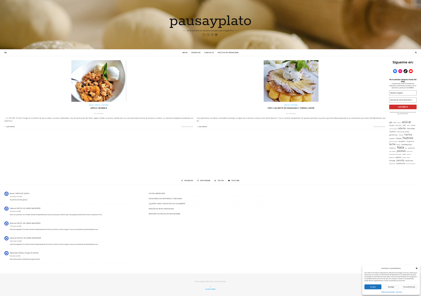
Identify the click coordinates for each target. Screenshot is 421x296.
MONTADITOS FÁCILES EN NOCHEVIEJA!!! (164, 214)
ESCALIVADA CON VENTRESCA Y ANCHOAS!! (165, 198)
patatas (401, 151)
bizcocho (398, 125)
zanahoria (392, 163)
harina (408, 134)
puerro (409, 154)
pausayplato (210, 21)
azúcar (406, 122)
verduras (409, 160)
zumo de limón (410, 163)
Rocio (12, 223)
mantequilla (406, 144)
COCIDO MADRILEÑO (157, 193)
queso (398, 157)
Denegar (391, 287)
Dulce (91, 105)
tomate (392, 160)
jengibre (402, 141)
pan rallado (392, 151)
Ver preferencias (409, 287)
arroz (399, 122)
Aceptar (373, 287)
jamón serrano (393, 141)
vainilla (400, 160)
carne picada (393, 129)
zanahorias (400, 163)
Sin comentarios (99, 113)
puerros (392, 157)
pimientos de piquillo (395, 154)
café (404, 125)
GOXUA (35, 253)
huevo (399, 138)
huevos (408, 137)
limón (398, 145)
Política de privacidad (388, 292)
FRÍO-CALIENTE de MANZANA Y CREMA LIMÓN (291, 108)
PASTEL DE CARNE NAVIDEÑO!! (28, 208)
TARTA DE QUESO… (22, 193)
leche (392, 144)
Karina (12, 238)
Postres (105, 105)
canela (413, 125)
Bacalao (392, 125)
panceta (411, 148)
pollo (404, 154)
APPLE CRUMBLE (98, 108)
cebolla (402, 128)
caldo (408, 125)
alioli (394, 122)
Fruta (97, 105)
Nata (400, 147)
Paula (12, 208)
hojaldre (392, 138)
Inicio (185, 52)
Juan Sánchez (11, 127)
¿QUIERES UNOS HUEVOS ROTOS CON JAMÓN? (167, 203)
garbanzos (393, 135)
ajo (390, 122)
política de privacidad (411, 112)
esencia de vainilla (403, 132)
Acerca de (399, 292)
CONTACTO (209, 52)
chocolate (411, 128)
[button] (417, 268)
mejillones (392, 148)
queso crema (406, 157)
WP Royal (222, 281)
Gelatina (401, 135)
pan (406, 148)
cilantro (392, 131)
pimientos (410, 151)
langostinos (410, 141)
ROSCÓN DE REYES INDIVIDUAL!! (161, 209)
